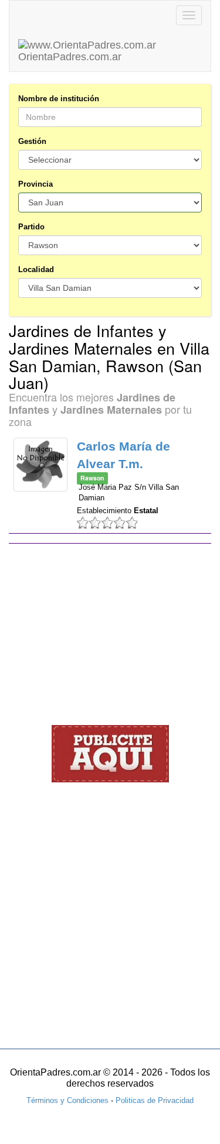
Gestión (32, 141)
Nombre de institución (58, 98)
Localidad (36, 269)
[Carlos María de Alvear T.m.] (40, 465)
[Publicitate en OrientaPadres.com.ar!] (110, 753)
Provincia (35, 184)
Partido (31, 226)
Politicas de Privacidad (155, 1100)
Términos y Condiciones (67, 1100)
